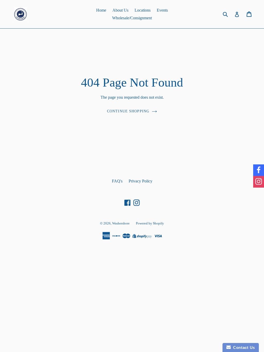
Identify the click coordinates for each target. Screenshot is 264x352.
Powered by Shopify (150, 223)
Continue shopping (128, 111)
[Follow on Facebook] (258, 170)
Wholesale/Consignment (132, 18)
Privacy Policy (140, 181)
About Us (120, 10)
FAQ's (117, 181)
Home (101, 10)
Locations (143, 10)
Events (162, 10)
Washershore (121, 223)
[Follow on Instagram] (258, 182)
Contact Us (243, 347)
